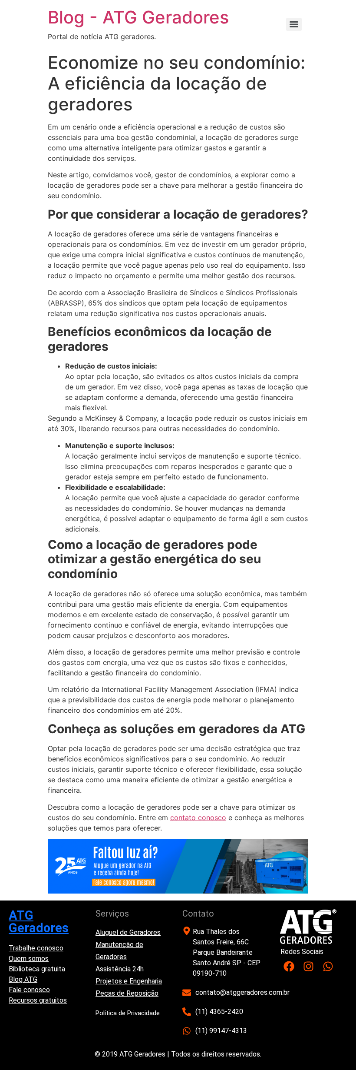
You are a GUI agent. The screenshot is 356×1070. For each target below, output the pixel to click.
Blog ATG (23, 979)
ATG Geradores (39, 921)
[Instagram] (308, 966)
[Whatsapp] (328, 966)
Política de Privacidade (128, 1013)
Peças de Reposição (127, 993)
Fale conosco (29, 990)
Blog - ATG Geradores (138, 17)
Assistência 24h (120, 969)
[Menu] (294, 24)
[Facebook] (289, 966)
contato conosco (198, 817)
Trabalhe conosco (36, 948)
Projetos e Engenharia (129, 981)
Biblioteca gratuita (37, 969)
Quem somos (29, 958)
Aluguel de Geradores (128, 932)
